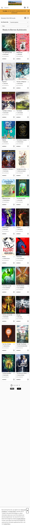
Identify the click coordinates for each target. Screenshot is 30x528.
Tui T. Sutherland (21, 258)
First (12, 388)
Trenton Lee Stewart (22, 171)
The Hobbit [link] (19, 111)
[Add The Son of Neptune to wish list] (28, 88)
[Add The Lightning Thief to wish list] (14, 59)
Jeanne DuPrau (7, 345)
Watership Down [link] (6, 198)
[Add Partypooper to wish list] (28, 59)
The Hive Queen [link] (20, 286)
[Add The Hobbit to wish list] (28, 117)
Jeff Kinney (20, 54)
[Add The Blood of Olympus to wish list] (14, 176)
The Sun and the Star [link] (7, 315)
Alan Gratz (20, 316)
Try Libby (5, 11)
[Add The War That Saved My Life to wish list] (28, 350)
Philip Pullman (20, 141)
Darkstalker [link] (19, 256)
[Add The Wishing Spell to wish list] (28, 205)
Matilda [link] (4, 140)
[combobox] (12, 7)
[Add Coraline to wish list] (28, 234)
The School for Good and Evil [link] (22, 373)
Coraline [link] (19, 227)
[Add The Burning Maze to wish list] (14, 380)
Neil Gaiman (20, 229)
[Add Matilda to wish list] (14, 146)
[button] (25, 18)
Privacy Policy (12, 511)
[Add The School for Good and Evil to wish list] (28, 380)
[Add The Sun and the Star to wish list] (14, 321)
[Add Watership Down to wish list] (14, 205)
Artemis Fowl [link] (5, 227)
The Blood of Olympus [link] (7, 169)
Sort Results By (4, 22)
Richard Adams (6, 200)
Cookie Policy (7, 524)
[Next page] (19, 385)
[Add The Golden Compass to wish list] (28, 146)
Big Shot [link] (4, 81)
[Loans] (25, 7)
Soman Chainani (21, 375)
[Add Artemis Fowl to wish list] (14, 234)
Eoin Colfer (6, 229)
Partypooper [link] (19, 52)
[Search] (2, 7)
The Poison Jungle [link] (6, 286)
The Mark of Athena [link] (7, 111)
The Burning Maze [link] (6, 373)
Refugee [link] (18, 315)
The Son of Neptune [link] (21, 81)
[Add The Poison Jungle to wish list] (14, 292)
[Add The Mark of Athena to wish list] (14, 117)
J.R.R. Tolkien (20, 112)
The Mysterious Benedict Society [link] (22, 169)
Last (19, 388)
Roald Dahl (6, 141)
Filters (3, 26)
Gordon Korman (7, 258)
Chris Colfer (20, 200)
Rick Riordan (6, 54)
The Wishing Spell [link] (21, 198)
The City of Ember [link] (6, 344)
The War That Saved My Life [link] (22, 344)
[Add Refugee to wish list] (28, 321)
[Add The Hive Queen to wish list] (28, 292)
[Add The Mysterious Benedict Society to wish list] (28, 176)
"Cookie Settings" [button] (21, 518)
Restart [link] (4, 256)
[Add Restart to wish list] (14, 263)
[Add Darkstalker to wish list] (28, 263)
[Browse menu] (27, 7)
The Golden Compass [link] (22, 140)
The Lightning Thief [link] (7, 52)
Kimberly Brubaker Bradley (23, 345)
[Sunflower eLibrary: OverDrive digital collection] (15, 3)
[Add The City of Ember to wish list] (14, 350)
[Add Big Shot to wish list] (14, 88)
